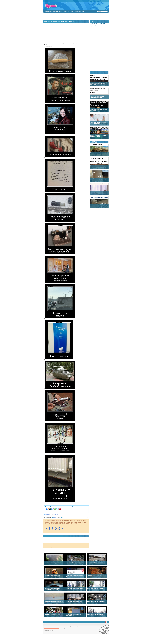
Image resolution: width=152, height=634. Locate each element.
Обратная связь (66, 621)
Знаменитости (94, 26)
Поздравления (102, 30)
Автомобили (102, 27)
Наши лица (93, 29)
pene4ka (54, 517)
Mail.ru (71, 0)
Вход (45, 0)
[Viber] (53, 509)
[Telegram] (58, 509)
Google (68, 0)
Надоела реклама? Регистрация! (55, 11)
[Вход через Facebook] (50, 529)
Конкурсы (93, 30)
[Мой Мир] (51, 509)
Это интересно (94, 24)
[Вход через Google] (56, 529)
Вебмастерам (79, 621)
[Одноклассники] (48, 509)
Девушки (101, 25)
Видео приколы (103, 23)
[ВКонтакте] (47, 509)
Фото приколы (94, 23)
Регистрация (54, 0)
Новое (72, 11)
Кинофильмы (102, 26)
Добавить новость (66, 11)
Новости (93, 28)
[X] (50, 509)
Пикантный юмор (94, 25)
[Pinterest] (60, 509)
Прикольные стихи (103, 28)
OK (66, 0)
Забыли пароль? (48, 0)
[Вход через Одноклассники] (52, 529)
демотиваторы (55, 514)
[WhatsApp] (55, 509)
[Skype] (56, 509)
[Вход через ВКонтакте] (46, 529)
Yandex (73, 0)
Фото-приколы (47, 514)
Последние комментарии (79, 11)
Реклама (73, 621)
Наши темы (102, 29)
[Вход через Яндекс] (63, 529)
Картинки (93, 27)
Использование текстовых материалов (51, 628)
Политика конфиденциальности (55, 621)
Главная (46, 11)
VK (63, 0)
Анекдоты (102, 24)
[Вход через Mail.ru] (60, 529)
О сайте (45, 621)
